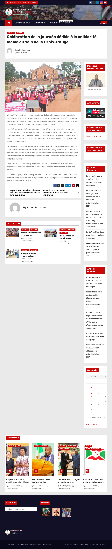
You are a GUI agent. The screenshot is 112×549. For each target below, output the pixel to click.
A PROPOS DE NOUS (22, 23)
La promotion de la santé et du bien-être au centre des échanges (16, 483)
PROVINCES (56, 22)
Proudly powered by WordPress (16, 544)
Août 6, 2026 (26, 259)
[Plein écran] (103, 116)
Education (71, 229)
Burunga (25, 229)
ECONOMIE (39, 23)
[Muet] (101, 116)
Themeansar (47, 544)
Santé (18, 446)
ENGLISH (68, 23)
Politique (44, 446)
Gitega (37, 446)
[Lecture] (89, 116)
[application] (95, 113)
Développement (64, 449)
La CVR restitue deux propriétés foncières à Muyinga (95, 235)
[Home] (8, 23)
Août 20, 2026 (26, 238)
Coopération (72, 446)
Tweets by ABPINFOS (95, 136)
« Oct (88, 424)
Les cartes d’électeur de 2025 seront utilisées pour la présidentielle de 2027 (95, 249)
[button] (100, 23)
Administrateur (24, 50)
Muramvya (11, 33)
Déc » (94, 424)
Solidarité (20, 33)
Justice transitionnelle (93, 449)
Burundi (63, 229)
